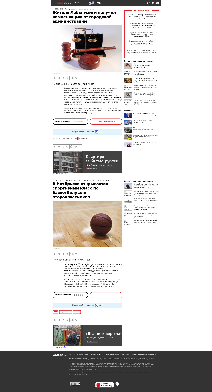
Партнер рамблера (87, 384)
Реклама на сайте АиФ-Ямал (78, 354)
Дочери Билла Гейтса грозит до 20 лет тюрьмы (145, 143)
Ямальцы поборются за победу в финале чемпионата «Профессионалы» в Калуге (142, 43)
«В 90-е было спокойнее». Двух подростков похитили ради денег (145, 199)
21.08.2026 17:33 (58, 180)
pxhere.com (57, 73)
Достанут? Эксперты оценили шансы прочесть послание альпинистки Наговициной (146, 193)
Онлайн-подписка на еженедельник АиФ (105, 354)
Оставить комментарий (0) (106, 121)
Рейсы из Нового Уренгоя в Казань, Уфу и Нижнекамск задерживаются (141, 52)
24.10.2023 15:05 (58, 9)
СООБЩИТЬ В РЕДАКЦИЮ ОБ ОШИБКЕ (144, 354)
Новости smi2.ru (60, 174)
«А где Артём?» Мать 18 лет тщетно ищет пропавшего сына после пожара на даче (146, 73)
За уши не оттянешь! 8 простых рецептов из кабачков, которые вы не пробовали (146, 80)
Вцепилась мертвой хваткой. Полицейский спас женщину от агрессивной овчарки (142, 25)
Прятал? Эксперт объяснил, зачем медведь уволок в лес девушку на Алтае (145, 222)
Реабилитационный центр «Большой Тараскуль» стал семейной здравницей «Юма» (142, 34)
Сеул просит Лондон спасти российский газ (142, 121)
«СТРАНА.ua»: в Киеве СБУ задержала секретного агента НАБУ (146, 136)
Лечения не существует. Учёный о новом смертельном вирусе (145, 94)
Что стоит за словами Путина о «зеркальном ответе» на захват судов (145, 114)
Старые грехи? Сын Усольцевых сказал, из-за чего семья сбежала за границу (146, 102)
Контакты (125, 354)
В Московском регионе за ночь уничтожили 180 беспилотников (144, 128)
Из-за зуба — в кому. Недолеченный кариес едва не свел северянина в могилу (141, 16)
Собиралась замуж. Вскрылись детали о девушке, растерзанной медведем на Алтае (145, 207)
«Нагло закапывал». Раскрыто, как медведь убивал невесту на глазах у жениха (146, 87)
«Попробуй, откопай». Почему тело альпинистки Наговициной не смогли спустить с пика (146, 185)
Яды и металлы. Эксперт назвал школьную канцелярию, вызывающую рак (144, 65)
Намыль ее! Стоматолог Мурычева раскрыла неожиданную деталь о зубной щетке (145, 214)
